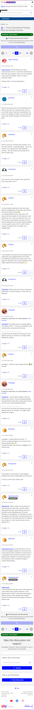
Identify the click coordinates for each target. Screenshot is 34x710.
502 (5, 299)
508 (5, 528)
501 (5, 268)
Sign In (32, 2)
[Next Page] (31, 53)
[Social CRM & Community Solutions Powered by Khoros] (29, 706)
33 (13, 53)
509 (5, 566)
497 (5, 124)
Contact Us (30, 694)
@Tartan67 (5, 289)
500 (5, 234)
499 (5, 187)
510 (5, 605)
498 (5, 158)
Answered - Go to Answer (17, 34)
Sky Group (4, 696)
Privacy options (5, 691)
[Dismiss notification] (32, 6)
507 (5, 485)
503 (5, 343)
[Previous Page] (2, 53)
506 (5, 453)
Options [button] (3, 24)
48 (27, 53)
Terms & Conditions (28, 691)
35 (20, 53)
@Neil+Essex (6, 70)
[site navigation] (2, 2)
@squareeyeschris (7, 549)
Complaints (4, 694)
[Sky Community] (10, 2)
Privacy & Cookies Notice (7, 693)
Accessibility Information (27, 693)
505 (5, 418)
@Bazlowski (5, 506)
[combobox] (15, 13)
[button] (31, 59)
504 (5, 372)
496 (5, 87)
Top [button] (18, 688)
